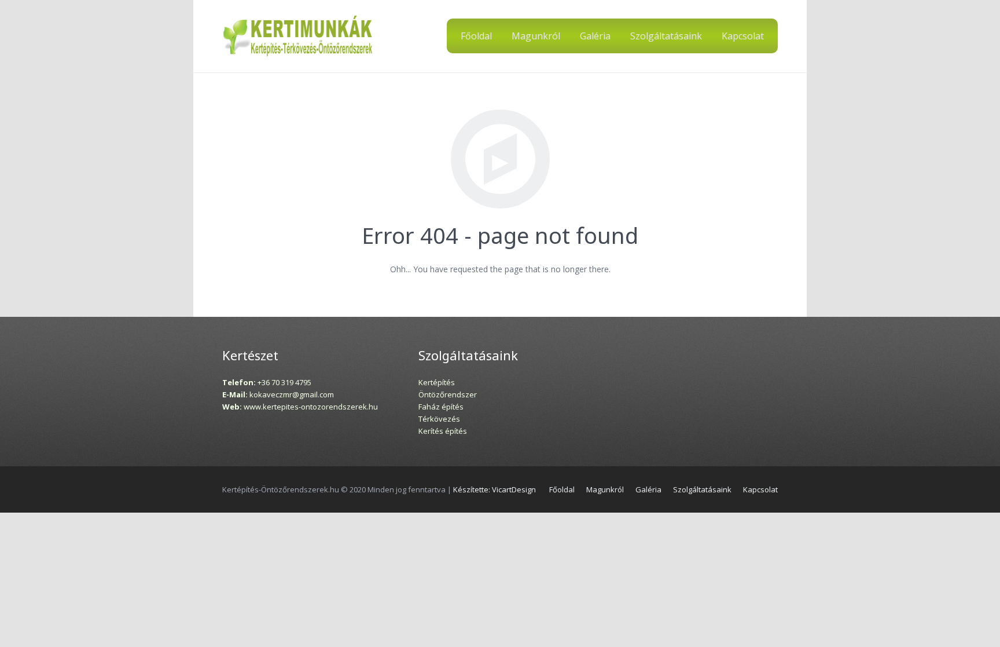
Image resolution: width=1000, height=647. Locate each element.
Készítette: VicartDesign (494, 489)
